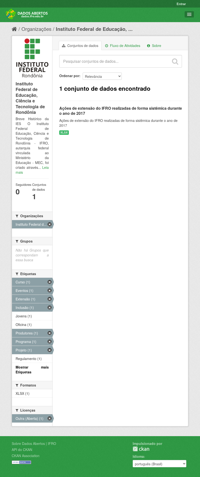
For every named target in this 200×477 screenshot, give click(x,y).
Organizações (36, 28)
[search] (175, 61)
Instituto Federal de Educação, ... (94, 28)
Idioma (138, 456)
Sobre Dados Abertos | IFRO (34, 443)
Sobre (156, 45)
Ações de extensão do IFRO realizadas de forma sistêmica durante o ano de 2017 (120, 110)
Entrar (181, 3)
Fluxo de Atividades (124, 45)
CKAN (141, 448)
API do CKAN (22, 449)
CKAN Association (26, 455)
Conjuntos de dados (82, 45)
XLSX (64, 132)
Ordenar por (69, 75)
